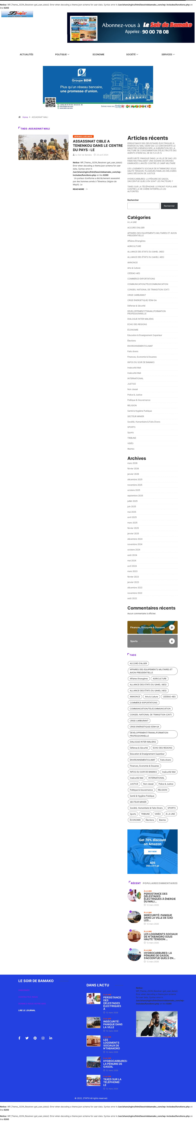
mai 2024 (131, 560)
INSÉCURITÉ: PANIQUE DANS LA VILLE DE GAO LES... (158, 918)
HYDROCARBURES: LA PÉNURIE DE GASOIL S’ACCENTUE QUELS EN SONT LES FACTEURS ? (150, 180)
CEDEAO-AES (133, 273)
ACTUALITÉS (26, 54)
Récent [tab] (136, 883)
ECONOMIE (98, 54)
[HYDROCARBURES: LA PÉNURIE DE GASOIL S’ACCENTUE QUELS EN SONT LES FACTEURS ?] (93, 1062)
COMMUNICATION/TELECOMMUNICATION (147, 284)
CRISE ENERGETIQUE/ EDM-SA (142, 300)
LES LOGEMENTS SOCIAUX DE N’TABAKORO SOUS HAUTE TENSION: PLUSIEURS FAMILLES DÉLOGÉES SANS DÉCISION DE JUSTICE (151, 171)
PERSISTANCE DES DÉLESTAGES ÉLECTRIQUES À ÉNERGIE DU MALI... (160, 897)
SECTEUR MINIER (135, 416)
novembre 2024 (134, 544)
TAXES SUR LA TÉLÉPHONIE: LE (112, 1082)
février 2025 (133, 528)
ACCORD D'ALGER (135, 227)
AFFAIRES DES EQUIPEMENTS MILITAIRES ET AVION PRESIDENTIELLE (152, 234)
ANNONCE (132, 262)
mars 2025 (132, 522)
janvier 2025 (133, 533)
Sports (130, 432)
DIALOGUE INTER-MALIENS (140, 319)
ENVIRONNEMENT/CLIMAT (140, 346)
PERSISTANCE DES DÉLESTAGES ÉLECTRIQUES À (112, 1003)
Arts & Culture (133, 268)
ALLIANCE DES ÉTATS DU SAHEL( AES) (145, 257)
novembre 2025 (134, 485)
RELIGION (132, 405)
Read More (78, 189)
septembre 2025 (135, 495)
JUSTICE (131, 384)
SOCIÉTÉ (131, 54)
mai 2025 (131, 512)
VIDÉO (130, 443)
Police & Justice (134, 394)
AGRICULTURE (134, 246)
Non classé (132, 389)
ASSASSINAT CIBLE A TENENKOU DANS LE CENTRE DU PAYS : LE (98, 145)
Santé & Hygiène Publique (139, 411)
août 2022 (132, 598)
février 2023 (133, 576)
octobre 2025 (133, 490)
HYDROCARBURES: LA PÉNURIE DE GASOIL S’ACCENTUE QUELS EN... (159, 955)
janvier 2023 (133, 582)
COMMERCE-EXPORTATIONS (141, 278)
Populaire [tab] (150, 883)
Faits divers (132, 351)
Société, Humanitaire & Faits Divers (143, 421)
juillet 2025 (132, 501)
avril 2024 (132, 566)
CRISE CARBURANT (136, 295)
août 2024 (132, 555)
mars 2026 (132, 463)
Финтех (130, 449)
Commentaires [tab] (167, 883)
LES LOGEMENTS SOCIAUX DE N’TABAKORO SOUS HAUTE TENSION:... (161, 937)
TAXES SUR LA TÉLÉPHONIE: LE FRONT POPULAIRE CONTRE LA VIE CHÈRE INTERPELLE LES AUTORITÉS (152, 189)
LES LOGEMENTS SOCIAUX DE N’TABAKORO (111, 1044)
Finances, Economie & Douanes (142, 357)
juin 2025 (131, 506)
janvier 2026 (133, 474)
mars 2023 (132, 571)
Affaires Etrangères (136, 241)
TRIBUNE (131, 438)
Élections (131, 340)
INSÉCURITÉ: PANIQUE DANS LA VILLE (113, 1024)
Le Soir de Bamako (83, 155)
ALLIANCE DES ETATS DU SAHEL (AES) (145, 251)
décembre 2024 (134, 539)
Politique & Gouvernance (138, 400)
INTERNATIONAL (135, 378)
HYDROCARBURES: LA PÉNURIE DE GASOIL (115, 1063)
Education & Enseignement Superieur (144, 335)
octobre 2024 (133, 549)
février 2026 (133, 468)
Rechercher (133, 200)
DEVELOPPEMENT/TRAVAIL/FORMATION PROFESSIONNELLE (146, 312)
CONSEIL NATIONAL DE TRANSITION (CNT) (148, 289)
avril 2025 (132, 517)
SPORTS (131, 427)
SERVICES (167, 54)
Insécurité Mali (134, 367)
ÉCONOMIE (132, 330)
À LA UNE (132, 222)
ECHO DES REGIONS (137, 324)
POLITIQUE (61, 54)
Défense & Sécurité (83, 136)
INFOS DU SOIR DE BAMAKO (141, 362)
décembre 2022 (134, 587)
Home (25, 117)
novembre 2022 (134, 593)
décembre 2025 (134, 479)
